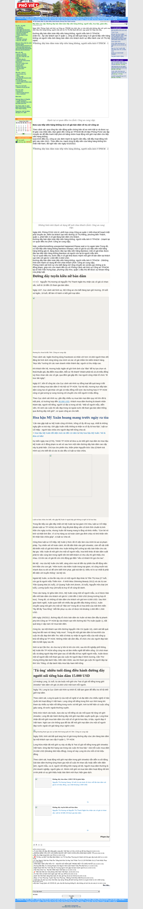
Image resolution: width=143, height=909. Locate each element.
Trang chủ (20, 18)
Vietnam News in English (33, 19)
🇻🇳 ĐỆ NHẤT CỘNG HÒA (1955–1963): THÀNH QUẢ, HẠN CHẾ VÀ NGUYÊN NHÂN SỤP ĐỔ (119, 77)
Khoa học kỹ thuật (103, 18)
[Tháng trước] (22, 134)
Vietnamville (74, 905)
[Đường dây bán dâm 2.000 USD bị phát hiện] (43, 783)
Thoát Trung (114, 32)
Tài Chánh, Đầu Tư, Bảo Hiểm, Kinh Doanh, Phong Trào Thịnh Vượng (62, 19)
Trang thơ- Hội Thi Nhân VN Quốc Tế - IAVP (98, 19)
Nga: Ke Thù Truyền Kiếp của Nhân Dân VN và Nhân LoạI (118, 50)
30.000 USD (64, 401)
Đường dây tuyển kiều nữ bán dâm (65, 807)
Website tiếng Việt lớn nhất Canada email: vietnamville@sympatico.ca (56, 18)
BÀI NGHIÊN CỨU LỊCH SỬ (119, 30)
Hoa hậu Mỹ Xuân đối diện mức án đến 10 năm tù (57, 433)
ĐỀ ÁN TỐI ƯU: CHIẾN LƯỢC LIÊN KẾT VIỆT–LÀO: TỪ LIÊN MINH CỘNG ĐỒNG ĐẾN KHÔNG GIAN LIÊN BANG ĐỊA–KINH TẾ (119, 37)
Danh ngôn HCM (115, 41)
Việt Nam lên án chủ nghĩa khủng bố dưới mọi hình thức (119, 63)
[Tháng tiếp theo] (24, 134)
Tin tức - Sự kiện (29, 18)
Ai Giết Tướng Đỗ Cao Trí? (118, 72)
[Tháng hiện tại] (23, 134)
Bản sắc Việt (81, 18)
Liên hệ (115, 19)
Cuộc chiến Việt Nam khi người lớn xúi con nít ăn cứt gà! (118, 45)
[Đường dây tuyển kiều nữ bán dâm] (43, 811)
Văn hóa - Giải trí (91, 18)
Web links (122, 18)
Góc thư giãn (113, 18)
